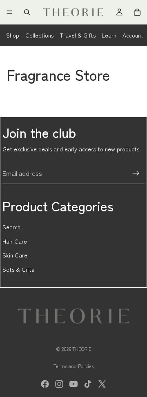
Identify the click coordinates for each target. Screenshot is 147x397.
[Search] (27, 12)
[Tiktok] (88, 384)
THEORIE (81, 348)
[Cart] (137, 12)
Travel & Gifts (78, 35)
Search (11, 227)
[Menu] (9, 12)
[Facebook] (45, 384)
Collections (39, 35)
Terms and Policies (73, 365)
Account (132, 35)
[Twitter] (102, 384)
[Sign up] (136, 173)
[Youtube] (73, 384)
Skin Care (14, 255)
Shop (12, 35)
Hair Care (14, 241)
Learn (109, 35)
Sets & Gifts (18, 269)
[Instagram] (59, 384)
